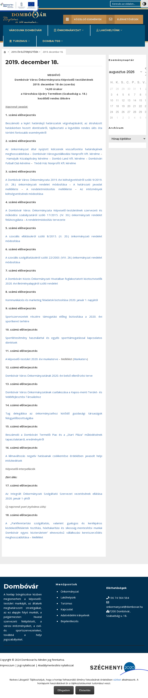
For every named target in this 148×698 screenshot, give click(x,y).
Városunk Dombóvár (25, 30)
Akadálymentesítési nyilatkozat (56, 665)
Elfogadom (64, 690)
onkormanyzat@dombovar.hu (124, 607)
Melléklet (37, 537)
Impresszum (7, 665)
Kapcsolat (67, 609)
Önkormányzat (69, 30)
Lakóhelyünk (109, 30)
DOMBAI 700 (51, 41)
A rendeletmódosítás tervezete (45, 219)
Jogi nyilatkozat (26, 665)
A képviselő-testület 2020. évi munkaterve (31, 359)
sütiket (117, 679)
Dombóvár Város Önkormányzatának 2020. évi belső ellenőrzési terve (49, 375)
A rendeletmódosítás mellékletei (49, 189)
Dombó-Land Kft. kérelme (68, 158)
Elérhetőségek (127, 19)
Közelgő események (88, 19)
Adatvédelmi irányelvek (75, 615)
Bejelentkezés (70, 621)
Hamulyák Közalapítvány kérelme (27, 158)
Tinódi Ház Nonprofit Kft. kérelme (55, 163)
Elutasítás (84, 690)
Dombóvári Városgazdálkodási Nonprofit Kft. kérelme (66, 154)
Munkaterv (80, 359)
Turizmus (20, 41)
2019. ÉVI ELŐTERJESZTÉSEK (24, 51)
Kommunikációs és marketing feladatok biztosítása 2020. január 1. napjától (51, 300)
